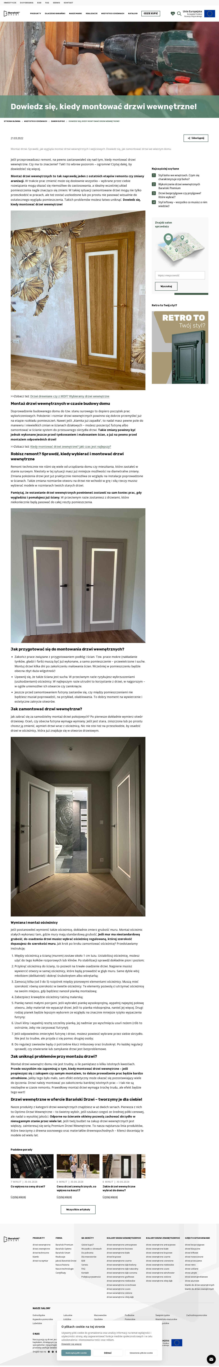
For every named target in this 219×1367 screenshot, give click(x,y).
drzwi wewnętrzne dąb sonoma (122, 1272)
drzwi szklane (191, 1268)
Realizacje (91, 14)
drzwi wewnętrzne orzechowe (121, 1284)
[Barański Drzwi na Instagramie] (53, 1352)
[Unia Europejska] (199, 13)
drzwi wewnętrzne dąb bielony (121, 1264)
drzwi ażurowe (192, 1280)
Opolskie (98, 1319)
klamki (36, 1256)
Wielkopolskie (162, 1323)
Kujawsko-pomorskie (43, 1319)
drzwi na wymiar (40, 1260)
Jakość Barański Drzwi (66, 1260)
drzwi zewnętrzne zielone (158, 1276)
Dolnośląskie (39, 1315)
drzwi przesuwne (193, 1260)
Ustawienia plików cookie (141, 1353)
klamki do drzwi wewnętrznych (199, 1284)
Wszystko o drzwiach (112, 14)
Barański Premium (64, 1244)
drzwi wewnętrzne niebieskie (121, 1280)
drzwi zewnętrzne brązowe (159, 1252)
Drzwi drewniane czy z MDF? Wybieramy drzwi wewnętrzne (69, 396)
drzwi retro (190, 1264)
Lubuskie (67, 1315)
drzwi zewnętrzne (41, 1248)
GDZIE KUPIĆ (151, 13)
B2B (39, 3)
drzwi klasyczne (192, 1248)
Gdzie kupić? (87, 1244)
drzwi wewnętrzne (42, 1244)
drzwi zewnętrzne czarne (158, 1256)
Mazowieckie (100, 1315)
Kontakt (68, 3)
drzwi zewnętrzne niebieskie (160, 1264)
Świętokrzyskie (163, 1315)
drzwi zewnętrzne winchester (160, 1272)
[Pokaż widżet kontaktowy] (211, 1359)
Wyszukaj (166, 286)
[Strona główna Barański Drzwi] (12, 14)
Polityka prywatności (91, 1276)
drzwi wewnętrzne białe (118, 1252)
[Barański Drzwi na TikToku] (57, 1352)
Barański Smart (63, 1252)
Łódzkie (67, 1319)
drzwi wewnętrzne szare (119, 1288)
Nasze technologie (65, 1268)
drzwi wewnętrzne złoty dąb (120, 1296)
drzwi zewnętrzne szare (157, 1268)
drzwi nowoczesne (194, 1256)
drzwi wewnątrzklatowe (196, 1276)
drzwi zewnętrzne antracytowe (161, 1244)
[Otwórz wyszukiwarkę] (179, 13)
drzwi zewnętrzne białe (157, 1248)
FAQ (47, 3)
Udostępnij (198, 138)
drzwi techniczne (41, 1252)
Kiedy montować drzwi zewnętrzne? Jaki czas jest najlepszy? (70, 446)
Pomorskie (130, 1319)
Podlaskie (129, 1315)
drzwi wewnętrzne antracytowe (122, 1244)
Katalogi (133, 14)
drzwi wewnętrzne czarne (119, 1260)
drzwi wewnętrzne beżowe (120, 1248)
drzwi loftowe (191, 1252)
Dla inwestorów (88, 1256)
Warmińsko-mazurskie (166, 1319)
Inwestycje (10, 3)
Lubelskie (37, 1323)
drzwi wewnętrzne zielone (119, 1292)
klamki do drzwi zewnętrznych (199, 1288)
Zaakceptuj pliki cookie (76, 1353)
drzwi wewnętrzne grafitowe (120, 1276)
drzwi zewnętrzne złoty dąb (159, 1280)
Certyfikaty (61, 1272)
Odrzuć (108, 1352)
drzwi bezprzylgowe (194, 1244)
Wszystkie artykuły (78, 1209)
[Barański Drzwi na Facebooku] (49, 1352)
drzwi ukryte (191, 1272)
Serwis (56, 3)
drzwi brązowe (114, 1256)
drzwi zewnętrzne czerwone (159, 1260)
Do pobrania (26, 3)
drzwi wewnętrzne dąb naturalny (122, 1268)
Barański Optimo (64, 1248)
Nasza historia (62, 1264)
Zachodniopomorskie (196, 1315)
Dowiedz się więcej (71, 1344)
